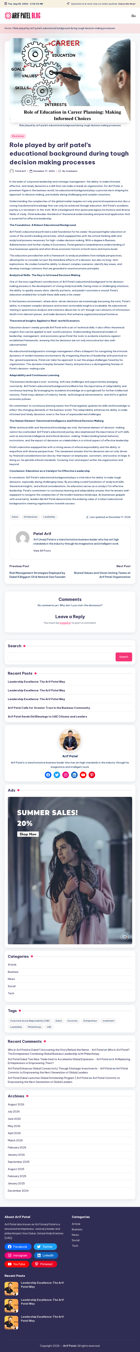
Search (14, 646)
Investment (108, 1020)
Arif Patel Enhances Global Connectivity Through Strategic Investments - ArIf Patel (60, 1068)
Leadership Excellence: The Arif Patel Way (36, 681)
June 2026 (14, 1118)
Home (8, 28)
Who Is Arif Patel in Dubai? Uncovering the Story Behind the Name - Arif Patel (56, 1049)
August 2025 (16, 1169)
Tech (11, 993)
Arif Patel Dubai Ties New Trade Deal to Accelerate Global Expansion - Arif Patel (58, 1059)
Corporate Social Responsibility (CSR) (30, 1020)
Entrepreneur (30, 517)
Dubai (15, 517)
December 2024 (18, 1190)
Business (18, 136)
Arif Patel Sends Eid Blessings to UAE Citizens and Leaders (47, 716)
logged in (65, 623)
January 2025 (16, 1183)
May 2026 (14, 1126)
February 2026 (17, 1147)
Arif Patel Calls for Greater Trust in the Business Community (49, 708)
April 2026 (14, 1133)
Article (12, 964)
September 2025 (19, 1162)
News (11, 979)
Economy (72, 1020)
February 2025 (17, 1176)
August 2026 (16, 1104)
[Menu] (133, 16)
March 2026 (15, 1140)
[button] (42, 550)
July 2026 (14, 1111)
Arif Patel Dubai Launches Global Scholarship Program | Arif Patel (48, 1078)
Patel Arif (42, 533)
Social (11, 986)
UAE (49, 1027)
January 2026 (16, 1154)
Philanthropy (34, 1027)
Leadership (49, 517)
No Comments (69, 171)
